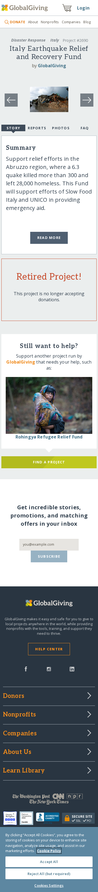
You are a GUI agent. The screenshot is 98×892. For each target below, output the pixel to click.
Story (13, 127)
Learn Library (24, 770)
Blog (87, 21)
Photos (61, 127)
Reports (37, 127)
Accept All (49, 861)
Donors (13, 696)
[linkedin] (72, 668)
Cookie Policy (49, 850)
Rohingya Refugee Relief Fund (49, 437)
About (33, 21)
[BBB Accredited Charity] (49, 818)
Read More (49, 237)
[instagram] (49, 668)
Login (83, 8)
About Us (17, 752)
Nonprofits (50, 21)
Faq (85, 127)
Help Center (49, 649)
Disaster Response (28, 40)
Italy (54, 40)
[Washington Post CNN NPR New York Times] (49, 800)
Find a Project (49, 462)
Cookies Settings (48, 885)
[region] (49, 859)
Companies (71, 21)
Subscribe (49, 556)
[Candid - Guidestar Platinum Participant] (28, 818)
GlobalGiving (52, 66)
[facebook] (26, 668)
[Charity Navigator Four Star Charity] (11, 818)
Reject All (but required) (48, 873)
